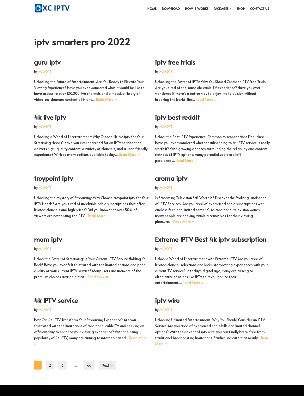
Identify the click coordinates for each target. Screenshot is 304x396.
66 (89, 365)
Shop (241, 8)
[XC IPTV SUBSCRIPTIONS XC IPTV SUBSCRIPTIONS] (53, 8)
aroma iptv (171, 177)
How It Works (196, 8)
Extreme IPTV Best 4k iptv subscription (211, 239)
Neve (38, 390)
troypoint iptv (53, 177)
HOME (152, 8)
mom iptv (48, 239)
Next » (107, 365)
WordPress (73, 390)
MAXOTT (44, 71)
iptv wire (167, 300)
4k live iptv (50, 116)
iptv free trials (175, 61)
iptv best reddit (177, 116)
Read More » (106, 99)
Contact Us (259, 8)
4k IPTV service (56, 300)
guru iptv (47, 61)
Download (171, 8)
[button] (230, 8)
